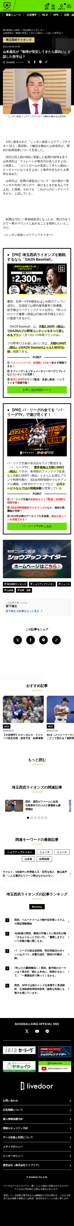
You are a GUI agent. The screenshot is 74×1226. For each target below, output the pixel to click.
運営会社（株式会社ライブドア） (22, 1165)
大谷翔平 (32, 14)
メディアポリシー (13, 1146)
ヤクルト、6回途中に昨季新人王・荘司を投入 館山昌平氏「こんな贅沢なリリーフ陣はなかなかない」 (35, 873)
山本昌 (9, 590)
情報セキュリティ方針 (15, 1128)
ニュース (65, 584)
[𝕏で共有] (28, 62)
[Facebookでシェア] (34, 62)
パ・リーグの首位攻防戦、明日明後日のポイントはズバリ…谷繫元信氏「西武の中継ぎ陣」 (39, 954)
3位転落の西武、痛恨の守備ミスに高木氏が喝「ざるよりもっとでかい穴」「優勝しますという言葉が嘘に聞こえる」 (40, 937)
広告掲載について (13, 1109)
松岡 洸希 (25, 590)
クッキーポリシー (13, 1155)
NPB (56, 14)
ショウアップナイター (43, 584)
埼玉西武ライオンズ (16, 584)
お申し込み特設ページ (37, 389)
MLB (45, 14)
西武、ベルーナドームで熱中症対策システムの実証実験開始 (39, 921)
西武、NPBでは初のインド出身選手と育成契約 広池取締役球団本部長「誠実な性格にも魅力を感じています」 (39, 989)
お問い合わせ (10, 1100)
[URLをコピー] (46, 62)
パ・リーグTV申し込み (37, 526)
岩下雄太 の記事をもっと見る (23, 611)
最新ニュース (13, 14)
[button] (28, 818)
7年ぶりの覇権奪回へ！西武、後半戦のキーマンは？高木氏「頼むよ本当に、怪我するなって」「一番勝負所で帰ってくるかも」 (40, 971)
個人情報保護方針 (13, 1118)
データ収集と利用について (18, 1137)
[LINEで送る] (40, 62)
